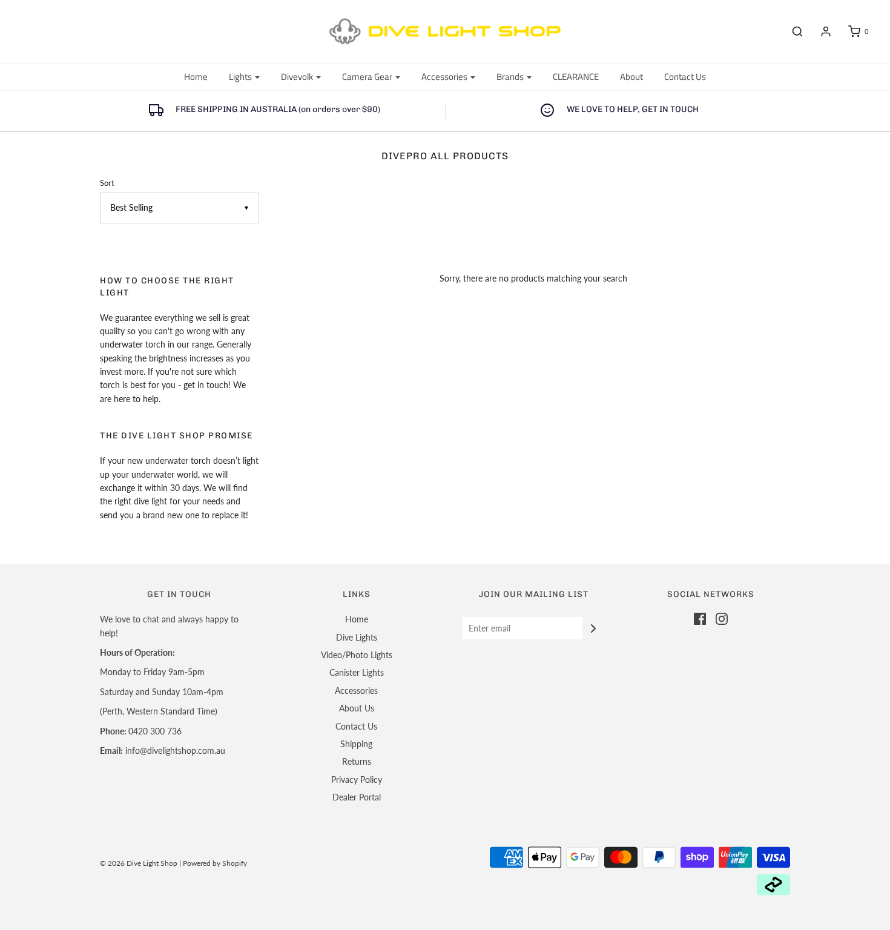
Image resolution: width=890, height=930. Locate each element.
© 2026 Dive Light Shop (138, 863)
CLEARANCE (576, 77)
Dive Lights (356, 637)
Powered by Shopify (215, 863)
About (631, 77)
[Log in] (819, 31)
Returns (356, 761)
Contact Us (685, 77)
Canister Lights (356, 672)
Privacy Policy (356, 779)
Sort (107, 183)
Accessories (356, 690)
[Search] (791, 31)
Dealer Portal (356, 797)
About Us (356, 708)
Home (196, 77)
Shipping (356, 744)
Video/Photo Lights (356, 655)
